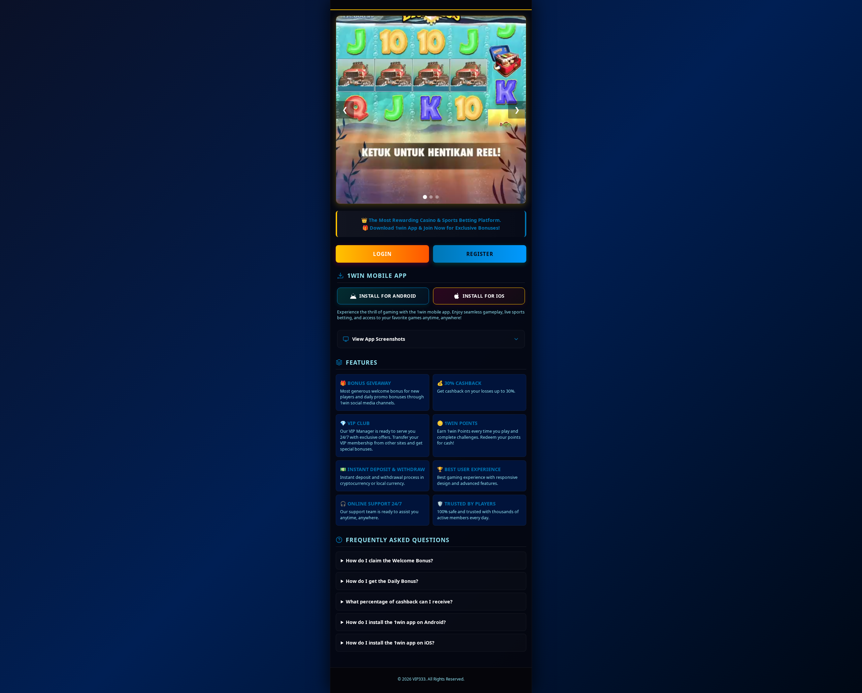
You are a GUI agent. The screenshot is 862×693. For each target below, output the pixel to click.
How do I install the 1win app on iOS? (390, 642)
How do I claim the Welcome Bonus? (389, 560)
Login (382, 254)
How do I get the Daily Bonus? (382, 581)
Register (479, 254)
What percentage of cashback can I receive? (399, 601)
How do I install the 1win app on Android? (396, 622)
